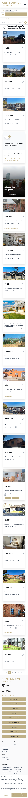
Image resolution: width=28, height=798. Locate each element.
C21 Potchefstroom (14, 718)
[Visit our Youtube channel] (13, 695)
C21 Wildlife (14, 727)
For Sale (15, 19)
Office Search (5, 749)
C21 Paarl (14, 713)
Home (2, 19)
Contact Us (4, 751)
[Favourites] (23, 48)
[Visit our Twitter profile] (2, 695)
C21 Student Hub (14, 722)
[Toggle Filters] (2, 14)
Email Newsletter (6, 760)
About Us (4, 745)
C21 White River (14, 732)
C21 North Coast (14, 699)
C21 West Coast (14, 736)
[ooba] (14, 685)
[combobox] (21, 10)
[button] (13, 10)
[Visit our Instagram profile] (5, 695)
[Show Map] (25, 22)
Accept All (23, 794)
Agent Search (5, 747)
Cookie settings (6, 794)
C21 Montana (14, 708)
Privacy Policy (15, 784)
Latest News (5, 757)
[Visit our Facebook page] (7, 695)
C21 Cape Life (14, 704)
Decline (15, 794)
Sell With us (17, 745)
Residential (8, 19)
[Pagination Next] (21, 672)
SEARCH (16, 14)
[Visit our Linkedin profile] (10, 695)
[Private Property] (14, 691)
